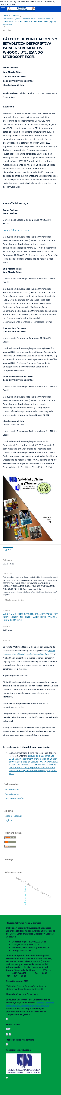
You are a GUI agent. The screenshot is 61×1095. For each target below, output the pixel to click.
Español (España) (13, 815)
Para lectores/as (11, 789)
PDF (9, 549)
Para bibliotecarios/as (14, 798)
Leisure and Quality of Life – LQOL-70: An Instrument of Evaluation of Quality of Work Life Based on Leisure (33, 758)
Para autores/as (11, 794)
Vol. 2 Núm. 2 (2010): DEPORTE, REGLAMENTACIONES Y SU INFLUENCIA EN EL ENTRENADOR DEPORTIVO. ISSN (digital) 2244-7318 (29, 21)
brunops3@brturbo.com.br (16, 230)
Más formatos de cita (14, 600)
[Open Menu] (3, 9)
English (8, 820)
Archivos (15, 15)
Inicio (5, 15)
